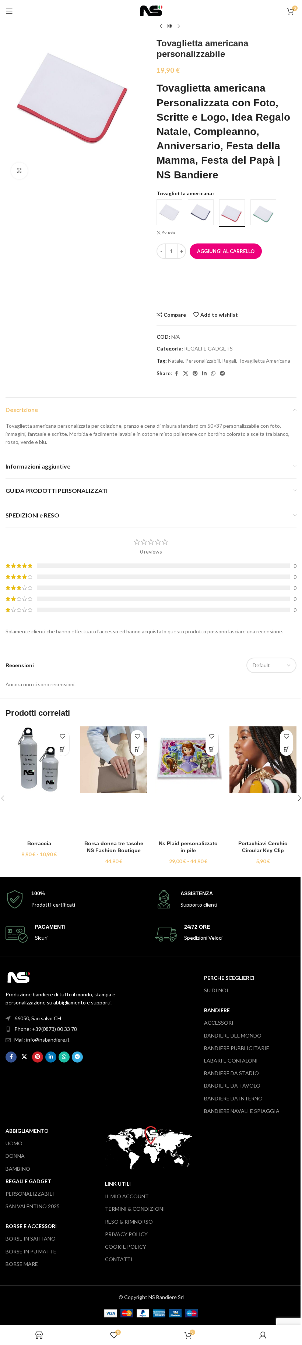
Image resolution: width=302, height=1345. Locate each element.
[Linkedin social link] (204, 373)
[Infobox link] (76, 899)
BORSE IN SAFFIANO (31, 1238)
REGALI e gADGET (28, 1181)
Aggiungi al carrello (225, 251)
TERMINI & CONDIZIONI (135, 1209)
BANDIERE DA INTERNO (233, 1098)
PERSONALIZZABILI (30, 1194)
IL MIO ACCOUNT (127, 1196)
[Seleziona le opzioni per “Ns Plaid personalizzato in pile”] (212, 749)
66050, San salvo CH (37, 1018)
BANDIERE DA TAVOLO (232, 1085)
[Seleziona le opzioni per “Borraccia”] (62, 749)
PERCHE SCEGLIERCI (229, 978)
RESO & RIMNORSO (129, 1221)
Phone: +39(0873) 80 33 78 (45, 1029)
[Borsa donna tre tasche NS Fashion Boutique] (114, 781)
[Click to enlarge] (19, 171)
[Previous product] (161, 26)
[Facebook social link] (176, 373)
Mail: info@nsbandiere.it (42, 1039)
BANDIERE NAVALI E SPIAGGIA (242, 1111)
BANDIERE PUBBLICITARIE (236, 1048)
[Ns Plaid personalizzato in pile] (188, 781)
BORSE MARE (22, 1264)
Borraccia (39, 843)
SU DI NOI (216, 990)
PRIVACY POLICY (126, 1234)
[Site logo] (151, 10)
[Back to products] (169, 26)
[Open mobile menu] (9, 11)
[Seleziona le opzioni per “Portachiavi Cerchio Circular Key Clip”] (286, 749)
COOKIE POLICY (125, 1246)
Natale (175, 360)
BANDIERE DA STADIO (231, 1073)
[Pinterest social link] (195, 373)
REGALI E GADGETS (208, 348)
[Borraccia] (39, 781)
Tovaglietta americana (184, 193)
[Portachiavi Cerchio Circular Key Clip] (263, 781)
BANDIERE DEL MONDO (232, 1035)
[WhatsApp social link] (213, 373)
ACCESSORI (218, 1023)
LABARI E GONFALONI (231, 1060)
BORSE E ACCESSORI (31, 1226)
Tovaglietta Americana (264, 360)
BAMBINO (18, 1169)
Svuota (168, 232)
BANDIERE (217, 1010)
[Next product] (178, 26)
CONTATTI (119, 1259)
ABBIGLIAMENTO (27, 1131)
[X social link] (185, 373)
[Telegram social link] (222, 373)
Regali (229, 360)
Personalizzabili (202, 360)
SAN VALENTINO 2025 (33, 1206)
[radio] (169, 212)
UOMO (14, 1143)
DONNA (15, 1156)
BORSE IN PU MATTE (31, 1251)
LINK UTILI (118, 1184)
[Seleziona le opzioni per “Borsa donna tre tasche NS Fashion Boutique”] (137, 749)
